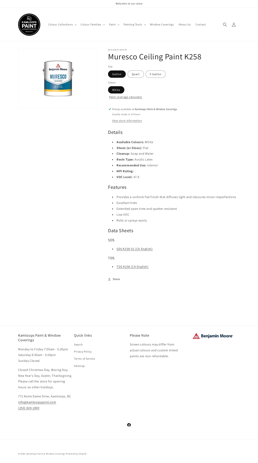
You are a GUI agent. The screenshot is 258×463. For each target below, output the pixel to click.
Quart (136, 74)
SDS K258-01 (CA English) (135, 249)
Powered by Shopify (76, 453)
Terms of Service (84, 359)
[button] (62, 24)
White (116, 90)
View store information (127, 120)
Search (78, 344)
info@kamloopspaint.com (37, 402)
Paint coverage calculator (125, 97)
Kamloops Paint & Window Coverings (46, 453)
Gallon (117, 74)
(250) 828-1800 (28, 408)
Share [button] (116, 279)
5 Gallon (155, 74)
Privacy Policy (83, 351)
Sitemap (79, 366)
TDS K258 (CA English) (133, 267)
